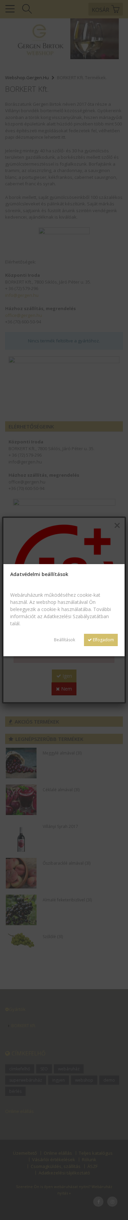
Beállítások (64, 640)
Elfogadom (103, 640)
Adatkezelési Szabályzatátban (76, 616)
